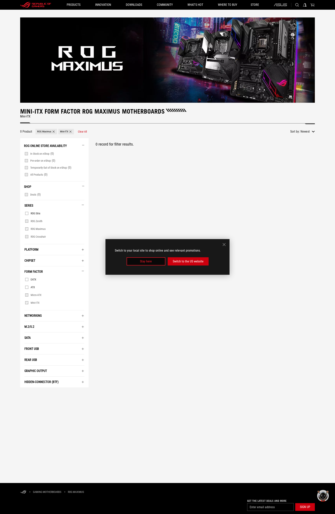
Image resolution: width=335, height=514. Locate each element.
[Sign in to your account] (304, 5)
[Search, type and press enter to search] (297, 4)
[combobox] (307, 132)
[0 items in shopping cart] (312, 5)
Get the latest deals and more (267, 500)
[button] (46, 131)
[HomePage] (23, 492)
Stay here (146, 261)
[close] (224, 244)
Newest (305, 131)
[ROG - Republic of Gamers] (35, 5)
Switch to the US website (188, 261)
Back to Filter (24, 393)
